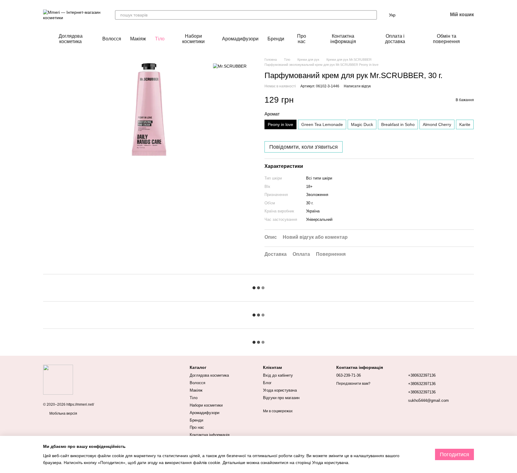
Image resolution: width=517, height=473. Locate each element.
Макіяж (138, 38)
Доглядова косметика (71, 39)
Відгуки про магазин (281, 398)
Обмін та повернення (446, 39)
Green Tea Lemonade (322, 124)
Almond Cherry (437, 124)
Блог (267, 383)
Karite (464, 124)
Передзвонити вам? (353, 383)
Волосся (111, 38)
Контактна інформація (343, 39)
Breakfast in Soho (398, 124)
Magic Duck (362, 124)
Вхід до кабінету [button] (278, 375)
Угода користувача (280, 390)
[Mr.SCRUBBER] (230, 66)
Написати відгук (357, 86)
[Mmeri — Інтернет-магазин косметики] (58, 379)
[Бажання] (427, 15)
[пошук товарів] (372, 15)
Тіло (160, 38)
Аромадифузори (240, 38)
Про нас (301, 39)
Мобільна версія (62, 413)
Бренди (275, 38)
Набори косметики (193, 39)
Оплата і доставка (395, 39)
